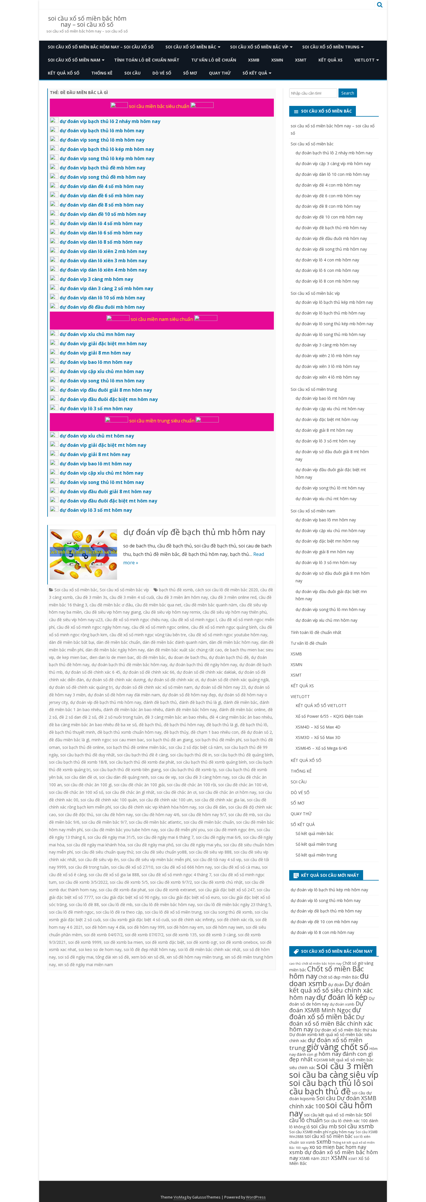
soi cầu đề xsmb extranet (172, 889)
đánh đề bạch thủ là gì (200, 702)
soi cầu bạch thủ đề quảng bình (243, 755)
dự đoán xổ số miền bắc (325, 1013)
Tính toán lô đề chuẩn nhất (146, 60)
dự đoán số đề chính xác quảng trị (81, 687)
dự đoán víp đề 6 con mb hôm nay (328, 195)
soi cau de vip (163, 777)
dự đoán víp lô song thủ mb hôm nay (330, 334)
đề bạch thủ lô (253, 724)
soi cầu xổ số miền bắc (328, 1136)
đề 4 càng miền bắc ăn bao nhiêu (241, 717)
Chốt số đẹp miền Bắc (338, 977)
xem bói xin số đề (147, 957)
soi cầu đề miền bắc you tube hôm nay (121, 829)
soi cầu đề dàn (212, 807)
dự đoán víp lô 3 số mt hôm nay (326, 441)
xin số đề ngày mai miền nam (85, 964)
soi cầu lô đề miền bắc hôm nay (165, 904)
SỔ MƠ (190, 73)
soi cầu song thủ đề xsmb (228, 912)
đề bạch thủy (176, 732)
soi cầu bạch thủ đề (331, 1087)
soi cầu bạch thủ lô (325, 1082)
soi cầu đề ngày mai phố (150, 844)
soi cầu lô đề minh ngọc (71, 912)
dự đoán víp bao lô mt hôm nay (325, 398)
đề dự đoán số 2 (256, 732)
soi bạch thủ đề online (83, 747)
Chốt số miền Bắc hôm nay (326, 972)
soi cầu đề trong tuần (88, 867)
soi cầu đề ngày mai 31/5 (111, 837)
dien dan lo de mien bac (112, 657)
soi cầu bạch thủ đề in (191, 755)
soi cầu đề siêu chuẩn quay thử (104, 852)
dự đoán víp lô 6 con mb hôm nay (327, 270)
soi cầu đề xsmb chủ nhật (218, 882)
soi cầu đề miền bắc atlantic (155, 822)
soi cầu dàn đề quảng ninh (123, 777)
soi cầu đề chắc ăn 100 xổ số (76, 792)
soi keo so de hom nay (100, 949)
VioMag (180, 1197)
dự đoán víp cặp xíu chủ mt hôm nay (330, 408)
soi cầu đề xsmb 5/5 (129, 882)
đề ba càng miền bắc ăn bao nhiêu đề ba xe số (92, 724)
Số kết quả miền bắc (315, 833)
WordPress (256, 1197)
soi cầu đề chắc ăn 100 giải (139, 784)
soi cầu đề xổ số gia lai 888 (114, 874)
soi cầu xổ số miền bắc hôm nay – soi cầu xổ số (87, 21)
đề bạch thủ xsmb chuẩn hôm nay (129, 732)
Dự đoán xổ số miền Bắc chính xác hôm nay (331, 1023)
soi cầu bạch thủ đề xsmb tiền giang (127, 769)
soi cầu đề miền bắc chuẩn (209, 822)
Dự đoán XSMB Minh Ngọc (326, 1006)
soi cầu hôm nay (330, 1109)
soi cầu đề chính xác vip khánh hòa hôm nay (154, 807)
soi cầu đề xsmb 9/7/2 (171, 882)
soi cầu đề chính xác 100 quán (109, 799)
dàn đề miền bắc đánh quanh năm (175, 642)
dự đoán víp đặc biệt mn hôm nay (327, 541)
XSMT (301, 60)
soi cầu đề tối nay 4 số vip (217, 859)
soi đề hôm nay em (185, 927)
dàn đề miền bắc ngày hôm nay (115, 649)
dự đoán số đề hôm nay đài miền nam (124, 694)
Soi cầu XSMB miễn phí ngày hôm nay (321, 1131)
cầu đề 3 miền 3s (91, 597)
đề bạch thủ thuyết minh (72, 732)
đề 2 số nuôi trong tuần (121, 717)
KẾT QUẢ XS (330, 60)
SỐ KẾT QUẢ (255, 73)
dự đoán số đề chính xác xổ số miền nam (153, 687)
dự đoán (336, 984)
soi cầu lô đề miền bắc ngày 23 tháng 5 (234, 904)
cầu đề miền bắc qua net (158, 605)
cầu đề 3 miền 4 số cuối (132, 597)
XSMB (253, 60)
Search (347, 93)
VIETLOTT (364, 60)
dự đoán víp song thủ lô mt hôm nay (330, 488)
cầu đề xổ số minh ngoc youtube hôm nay (227, 634)
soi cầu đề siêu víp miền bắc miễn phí (156, 859)
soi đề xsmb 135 (181, 934)
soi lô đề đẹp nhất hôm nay (150, 949)
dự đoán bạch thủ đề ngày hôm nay (203, 664)
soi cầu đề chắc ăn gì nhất (129, 792)
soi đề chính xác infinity (193, 919)
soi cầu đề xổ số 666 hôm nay (184, 867)
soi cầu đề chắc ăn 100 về (242, 784)
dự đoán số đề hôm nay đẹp (189, 694)
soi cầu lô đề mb (116, 904)
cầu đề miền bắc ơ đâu (111, 605)
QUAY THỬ (220, 73)
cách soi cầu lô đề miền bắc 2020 (226, 589)
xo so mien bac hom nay (338, 1147)
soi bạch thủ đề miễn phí (218, 739)
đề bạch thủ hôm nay (184, 724)
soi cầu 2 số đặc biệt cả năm (195, 747)
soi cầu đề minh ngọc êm (230, 829)
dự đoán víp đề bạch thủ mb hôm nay (194, 531)
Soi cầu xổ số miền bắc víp (259, 47)
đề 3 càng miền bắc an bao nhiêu (176, 717)
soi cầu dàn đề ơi (81, 777)
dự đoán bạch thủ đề (229, 657)
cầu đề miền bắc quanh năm (210, 605)
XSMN (277, 60)
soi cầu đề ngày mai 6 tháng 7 (165, 837)
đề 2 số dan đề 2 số (77, 717)
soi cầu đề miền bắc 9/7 (104, 822)
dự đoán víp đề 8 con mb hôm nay (328, 206)
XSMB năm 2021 (314, 1158)
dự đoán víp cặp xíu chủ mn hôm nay (330, 530)
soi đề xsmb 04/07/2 (103, 934)
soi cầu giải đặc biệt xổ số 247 (226, 889)
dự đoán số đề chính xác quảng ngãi (235, 679)
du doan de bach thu (187, 657)
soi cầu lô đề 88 (84, 904)
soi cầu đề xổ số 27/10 (132, 867)
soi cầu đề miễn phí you (182, 829)
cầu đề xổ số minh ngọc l (193, 619)
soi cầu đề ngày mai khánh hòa (96, 844)
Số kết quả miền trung (316, 844)
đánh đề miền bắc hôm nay (191, 709)
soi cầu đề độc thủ (75, 814)
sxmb (323, 1141)
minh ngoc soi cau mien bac (118, 739)
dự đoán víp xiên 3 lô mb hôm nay (328, 366)
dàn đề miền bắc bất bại (71, 642)
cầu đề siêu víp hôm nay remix (171, 612)
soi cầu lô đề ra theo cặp (119, 912)
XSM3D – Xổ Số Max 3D (318, 737)
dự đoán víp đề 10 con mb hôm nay (329, 217)
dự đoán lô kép (341, 997)
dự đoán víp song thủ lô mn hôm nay (330, 609)
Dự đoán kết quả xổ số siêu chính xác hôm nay (331, 990)
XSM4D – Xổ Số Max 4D (318, 727)
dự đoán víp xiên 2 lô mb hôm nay (328, 355)
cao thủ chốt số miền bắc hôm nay (315, 963)
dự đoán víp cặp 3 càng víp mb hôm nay (333, 163)
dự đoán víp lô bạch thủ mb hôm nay (330, 313)
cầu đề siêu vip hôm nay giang (112, 612)
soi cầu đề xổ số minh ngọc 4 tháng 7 (176, 874)
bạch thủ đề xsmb (176, 589)
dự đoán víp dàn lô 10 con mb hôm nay (332, 174)
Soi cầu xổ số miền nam (74, 60)
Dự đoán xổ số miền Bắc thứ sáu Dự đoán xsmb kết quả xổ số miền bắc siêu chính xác (333, 1035)
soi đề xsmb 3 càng (217, 934)
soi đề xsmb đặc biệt (164, 942)
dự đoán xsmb (342, 1004)
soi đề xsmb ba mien (123, 942)
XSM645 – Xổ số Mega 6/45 (321, 748)
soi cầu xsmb (356, 1126)
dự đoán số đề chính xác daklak (206, 672)
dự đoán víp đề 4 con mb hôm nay (328, 185)
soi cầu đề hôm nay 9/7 (204, 814)
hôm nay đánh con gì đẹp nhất (331, 1056)
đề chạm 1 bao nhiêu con (215, 732)
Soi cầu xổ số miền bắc (190, 47)
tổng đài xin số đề (112, 957)
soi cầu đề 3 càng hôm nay (204, 777)
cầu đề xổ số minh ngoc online (160, 627)
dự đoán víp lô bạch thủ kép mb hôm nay (334, 302)
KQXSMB (321, 1060)
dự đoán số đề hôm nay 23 (220, 687)
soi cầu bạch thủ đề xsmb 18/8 (78, 762)
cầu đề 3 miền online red (233, 597)
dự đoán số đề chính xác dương (115, 679)
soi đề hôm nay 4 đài (105, 927)
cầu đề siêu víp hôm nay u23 (76, 619)
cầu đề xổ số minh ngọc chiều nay (136, 619)
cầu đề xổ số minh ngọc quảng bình (224, 627)
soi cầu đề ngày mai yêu (198, 844)
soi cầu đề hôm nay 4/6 (157, 814)
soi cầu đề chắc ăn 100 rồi (191, 784)
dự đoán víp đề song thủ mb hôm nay (331, 249)
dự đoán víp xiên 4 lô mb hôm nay (328, 377)
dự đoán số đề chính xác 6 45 (92, 672)
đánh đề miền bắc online (242, 709)
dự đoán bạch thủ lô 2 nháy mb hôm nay (334, 153)
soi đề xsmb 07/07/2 (144, 934)
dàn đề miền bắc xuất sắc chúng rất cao (184, 649)
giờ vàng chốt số (337, 1046)
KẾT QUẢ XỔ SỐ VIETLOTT (321, 705)
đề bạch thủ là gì (222, 724)
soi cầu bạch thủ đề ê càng (142, 755)
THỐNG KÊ (101, 73)
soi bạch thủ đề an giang (169, 739)
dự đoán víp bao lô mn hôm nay (326, 520)
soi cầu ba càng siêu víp (333, 1074)
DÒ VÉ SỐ (161, 73)
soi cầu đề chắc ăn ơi (176, 792)
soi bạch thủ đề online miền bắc (136, 747)
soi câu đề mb (241, 814)
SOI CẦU (132, 73)
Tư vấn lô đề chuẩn (213, 60)
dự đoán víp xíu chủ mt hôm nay (326, 498)
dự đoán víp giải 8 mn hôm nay (325, 551)
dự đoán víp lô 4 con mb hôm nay (327, 260)
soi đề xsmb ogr (202, 942)
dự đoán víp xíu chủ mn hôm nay (326, 620)
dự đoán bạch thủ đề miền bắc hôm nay (129, 664)
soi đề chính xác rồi (235, 919)
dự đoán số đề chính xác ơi (173, 679)
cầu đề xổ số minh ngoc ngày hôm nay (93, 627)
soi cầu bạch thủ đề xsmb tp (189, 769)
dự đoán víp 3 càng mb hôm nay (326, 345)
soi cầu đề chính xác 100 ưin (165, 799)
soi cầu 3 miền (344, 1066)
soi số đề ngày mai (75, 957)
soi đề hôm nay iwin (224, 927)
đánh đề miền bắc (240, 702)
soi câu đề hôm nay (114, 814)
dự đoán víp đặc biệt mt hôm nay (327, 419)
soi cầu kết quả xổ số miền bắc (333, 1115)
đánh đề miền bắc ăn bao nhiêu (133, 709)
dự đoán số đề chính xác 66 (148, 672)
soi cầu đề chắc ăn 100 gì (88, 784)
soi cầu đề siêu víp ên (98, 859)
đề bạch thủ (150, 724)
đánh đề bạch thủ (160, 702)
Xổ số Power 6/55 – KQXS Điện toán (329, 716)
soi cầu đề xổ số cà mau (237, 867)
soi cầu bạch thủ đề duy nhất (87, 755)
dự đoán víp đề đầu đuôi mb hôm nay (331, 238)
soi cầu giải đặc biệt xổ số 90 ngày (127, 897)
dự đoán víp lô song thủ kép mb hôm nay (334, 323)
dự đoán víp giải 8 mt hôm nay (324, 430)
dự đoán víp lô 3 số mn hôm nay (326, 562)
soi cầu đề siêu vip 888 (210, 852)
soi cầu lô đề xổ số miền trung (173, 912)
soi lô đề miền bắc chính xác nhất (209, 949)
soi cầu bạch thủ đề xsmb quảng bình (211, 762)
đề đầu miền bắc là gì (69, 739)
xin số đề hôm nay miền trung (195, 957)
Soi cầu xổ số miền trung (330, 47)
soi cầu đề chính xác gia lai (220, 799)
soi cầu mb (324, 1126)
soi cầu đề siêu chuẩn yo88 (161, 852)
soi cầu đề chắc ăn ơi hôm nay (227, 792)
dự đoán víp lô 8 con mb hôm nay (327, 281)
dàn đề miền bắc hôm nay (233, 642)
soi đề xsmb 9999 (84, 942)
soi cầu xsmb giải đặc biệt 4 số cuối (136, 919)
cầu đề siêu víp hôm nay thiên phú (235, 612)
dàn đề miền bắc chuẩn (118, 642)
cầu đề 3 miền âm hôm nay (182, 597)
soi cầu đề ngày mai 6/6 (218, 837)
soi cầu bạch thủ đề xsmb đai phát (141, 762)
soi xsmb (307, 1142)
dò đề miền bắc (151, 657)
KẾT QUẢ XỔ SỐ (63, 73)
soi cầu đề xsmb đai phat (122, 889)
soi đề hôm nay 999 (146, 927)
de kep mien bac (72, 657)
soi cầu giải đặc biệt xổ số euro (191, 897)
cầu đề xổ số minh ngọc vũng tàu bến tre (148, 634)
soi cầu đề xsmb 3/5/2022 (83, 882)
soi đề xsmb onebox (238, 942)
